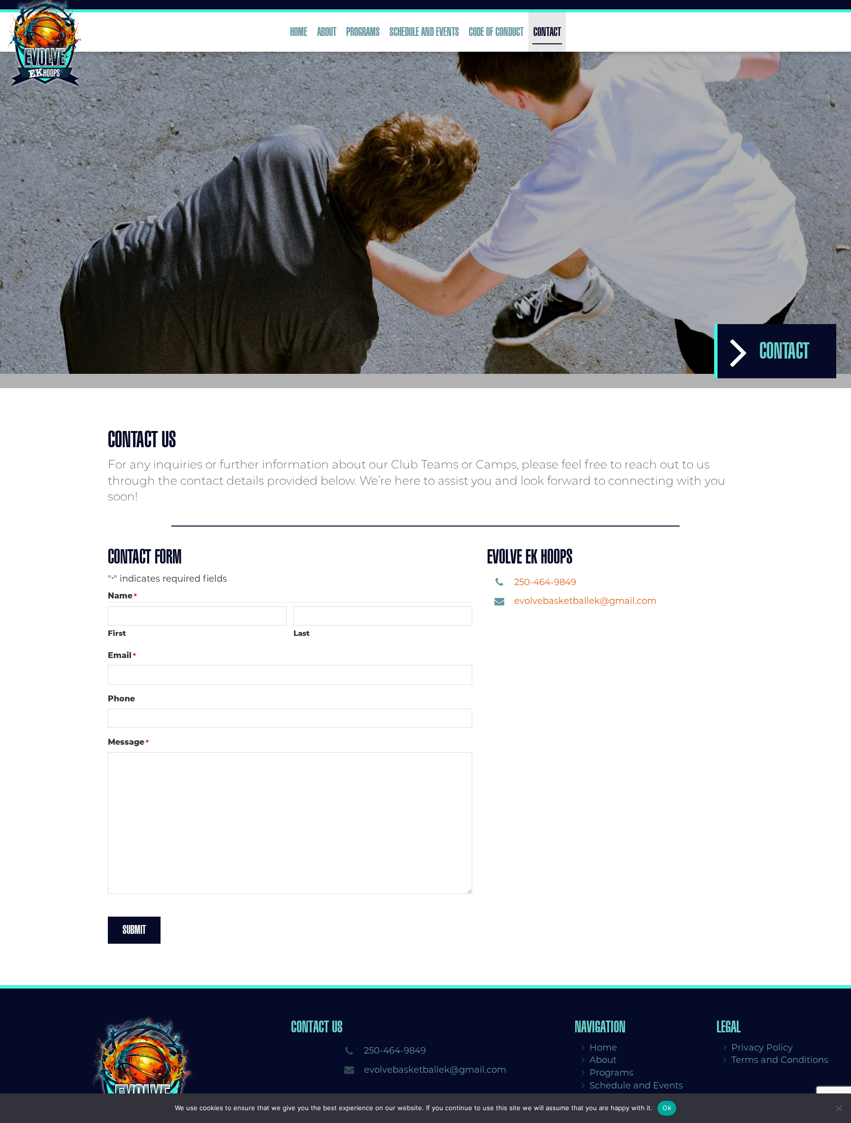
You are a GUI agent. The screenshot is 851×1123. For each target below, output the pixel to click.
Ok (666, 1108)
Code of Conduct (496, 32)
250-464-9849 (545, 582)
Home (298, 32)
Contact (547, 32)
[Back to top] (836, 1076)
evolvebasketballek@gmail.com (585, 601)
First (117, 633)
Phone (121, 699)
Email (122, 655)
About (326, 32)
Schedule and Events (424, 32)
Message (128, 742)
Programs (363, 32)
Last (302, 633)
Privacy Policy (762, 1047)
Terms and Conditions (779, 1060)
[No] (839, 1108)
